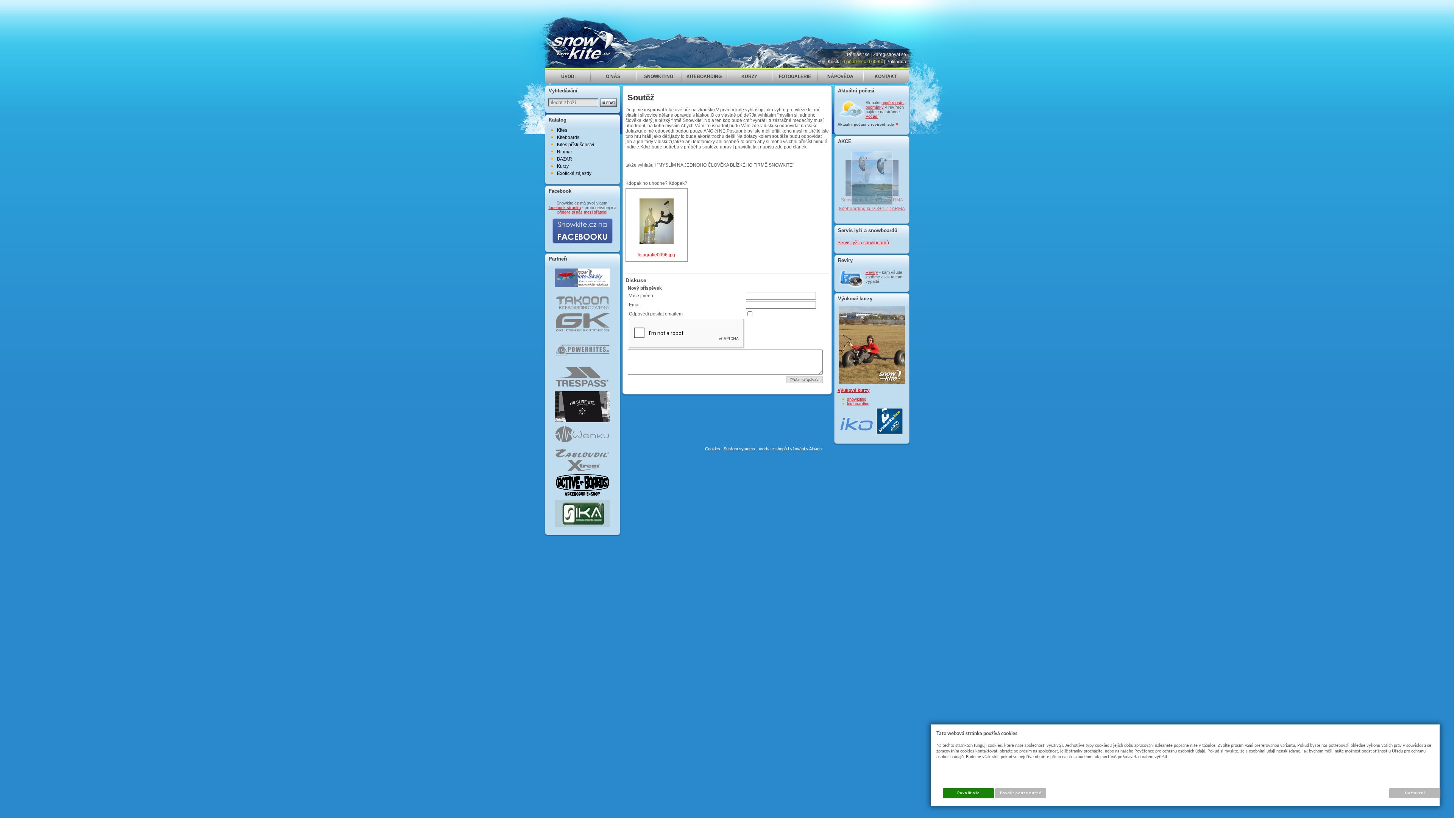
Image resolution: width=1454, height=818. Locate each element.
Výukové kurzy (854, 390)
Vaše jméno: (641, 295)
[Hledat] (608, 102)
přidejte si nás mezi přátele (581, 212)
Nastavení (1415, 793)
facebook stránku (565, 207)
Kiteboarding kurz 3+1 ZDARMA (872, 208)
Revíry (872, 272)
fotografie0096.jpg (656, 255)
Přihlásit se (858, 54)
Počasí (872, 116)
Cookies (712, 448)
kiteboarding (858, 403)
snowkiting (856, 399)
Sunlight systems (739, 448)
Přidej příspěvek (804, 380)
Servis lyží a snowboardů (863, 242)
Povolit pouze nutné (1021, 793)
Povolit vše (968, 793)
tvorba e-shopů (773, 448)
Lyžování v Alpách (805, 448)
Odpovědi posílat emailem (656, 314)
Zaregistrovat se (889, 54)
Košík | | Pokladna (867, 61)
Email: (635, 305)
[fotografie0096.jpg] (657, 242)
